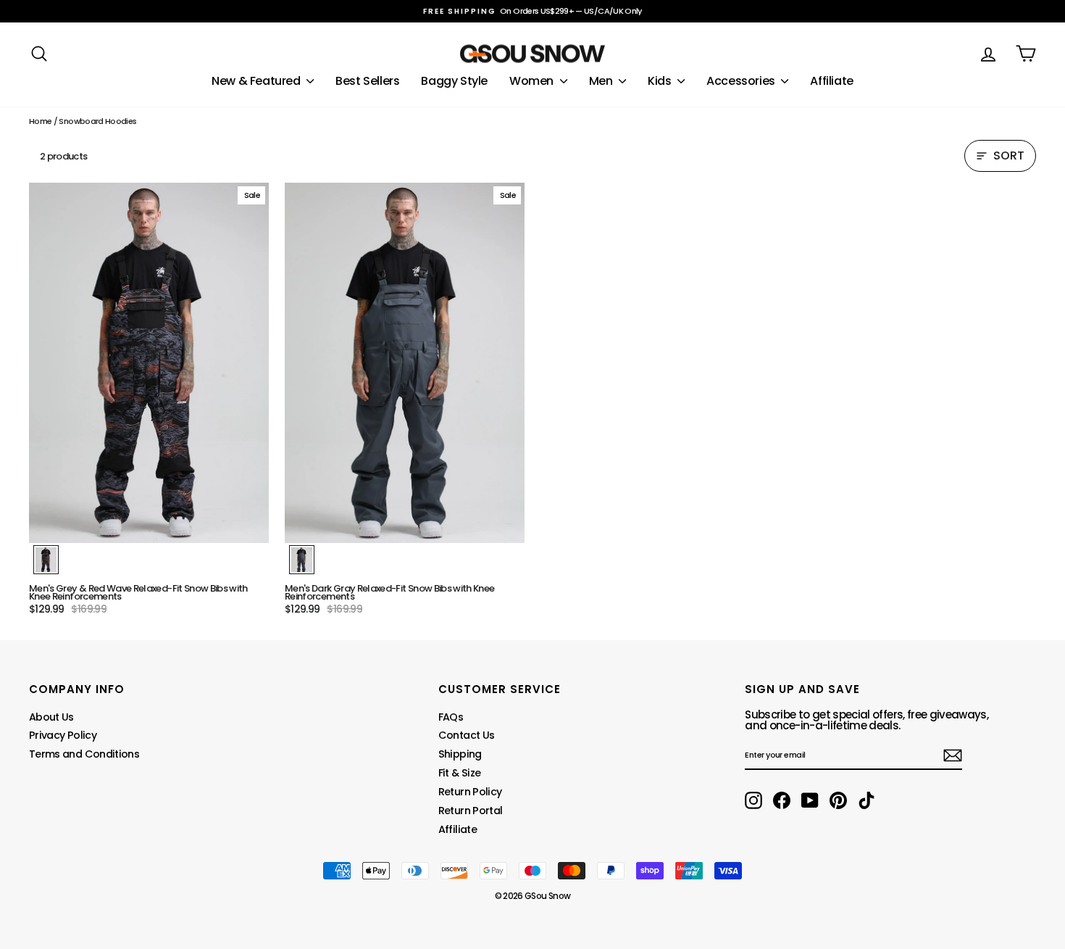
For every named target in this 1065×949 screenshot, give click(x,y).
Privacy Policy (62, 735)
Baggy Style (454, 80)
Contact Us (466, 735)
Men (602, 80)
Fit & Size (459, 773)
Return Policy (470, 791)
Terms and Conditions (84, 754)
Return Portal (470, 810)
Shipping (460, 754)
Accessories (741, 80)
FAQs (450, 717)
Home (40, 121)
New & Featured (257, 80)
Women (532, 80)
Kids (661, 80)
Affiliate (831, 80)
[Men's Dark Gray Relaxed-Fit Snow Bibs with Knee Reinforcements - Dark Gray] (301, 559)
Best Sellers (367, 80)
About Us (51, 717)
